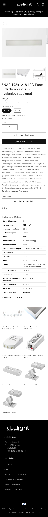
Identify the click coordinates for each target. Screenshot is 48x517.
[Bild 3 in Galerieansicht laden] (39, 74)
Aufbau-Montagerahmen (32, 327)
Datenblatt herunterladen (24, 201)
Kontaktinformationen (16, 512)
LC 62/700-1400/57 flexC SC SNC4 (33, 356)
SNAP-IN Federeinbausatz (10, 327)
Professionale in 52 (30, 385)
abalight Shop (11, 509)
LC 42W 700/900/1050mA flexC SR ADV (12, 356)
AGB (6, 469)
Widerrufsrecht (31, 512)
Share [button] (6, 208)
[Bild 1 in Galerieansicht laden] (9, 74)
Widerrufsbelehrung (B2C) (15, 474)
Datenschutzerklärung (13, 489)
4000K (17, 110)
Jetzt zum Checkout (24, 142)
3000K (6, 110)
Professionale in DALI (9, 412)
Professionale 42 (7, 385)
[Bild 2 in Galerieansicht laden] (24, 74)
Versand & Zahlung (12, 484)
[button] (4, 4)
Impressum (9, 464)
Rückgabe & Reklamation (14, 479)
